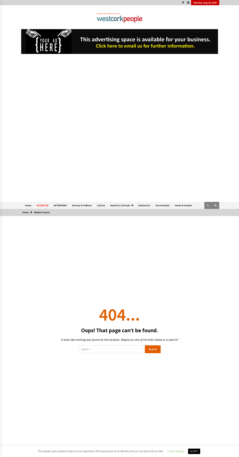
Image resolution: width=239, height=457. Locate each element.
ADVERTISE (42, 205)
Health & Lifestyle (120, 205)
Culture (101, 205)
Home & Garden (183, 205)
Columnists (144, 205)
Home (28, 205)
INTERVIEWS (60, 205)
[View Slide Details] (119, 41)
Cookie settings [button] (175, 451)
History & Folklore (82, 205)
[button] (208, 205)
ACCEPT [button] (194, 451)
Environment (163, 205)
